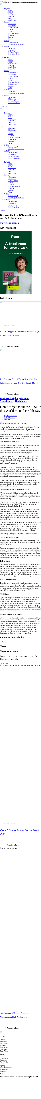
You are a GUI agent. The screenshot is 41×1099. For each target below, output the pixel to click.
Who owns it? (13, 43)
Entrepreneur (12, 35)
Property (11, 37)
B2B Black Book (14, 54)
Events (10, 29)
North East (10, 11)
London (11, 16)
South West (12, 20)
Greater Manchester (12, 14)
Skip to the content (6, 1)
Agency (11, 31)
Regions (7, 9)
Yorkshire (10, 13)
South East (12, 18)
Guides (6, 41)
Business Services (14, 33)
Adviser (6, 46)
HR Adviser (12, 50)
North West (10, 12)
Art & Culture (13, 27)
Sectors (6, 22)
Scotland (10, 10)
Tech (10, 39)
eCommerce (12, 24)
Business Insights (9, 398)
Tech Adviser (12, 48)
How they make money (16, 44)
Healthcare (12, 26)
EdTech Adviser (13, 52)
